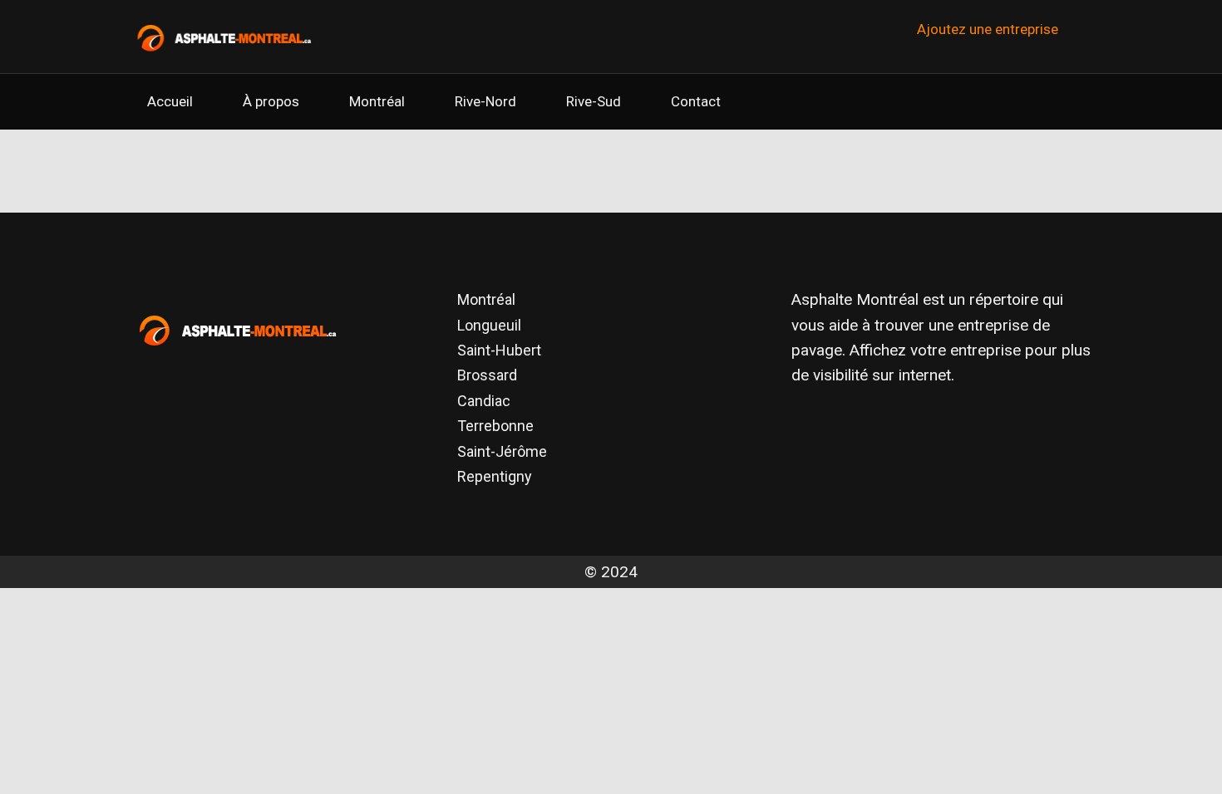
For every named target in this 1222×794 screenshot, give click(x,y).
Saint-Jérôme (502, 451)
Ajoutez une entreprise (987, 29)
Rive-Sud (593, 101)
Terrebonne (495, 425)
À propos (271, 101)
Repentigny (494, 476)
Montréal (377, 101)
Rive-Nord (485, 101)
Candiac (483, 400)
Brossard (487, 375)
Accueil (170, 101)
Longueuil (489, 325)
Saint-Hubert (499, 350)
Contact (696, 101)
